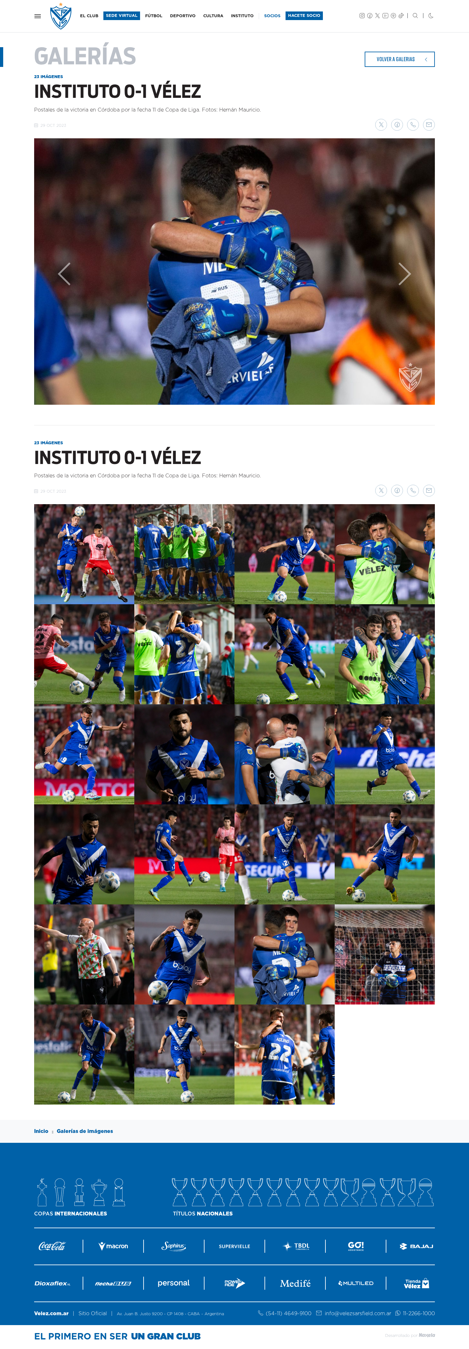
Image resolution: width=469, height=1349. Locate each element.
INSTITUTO (242, 16)
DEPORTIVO (183, 16)
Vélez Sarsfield (61, 16)
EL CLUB (89, 16)
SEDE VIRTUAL (122, 16)
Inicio (41, 1131)
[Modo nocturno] (426, 16)
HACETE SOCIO (304, 16)
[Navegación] (37, 16)
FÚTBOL (153, 16)
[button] (381, 125)
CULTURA (213, 16)
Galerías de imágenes (85, 1131)
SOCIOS (272, 16)
